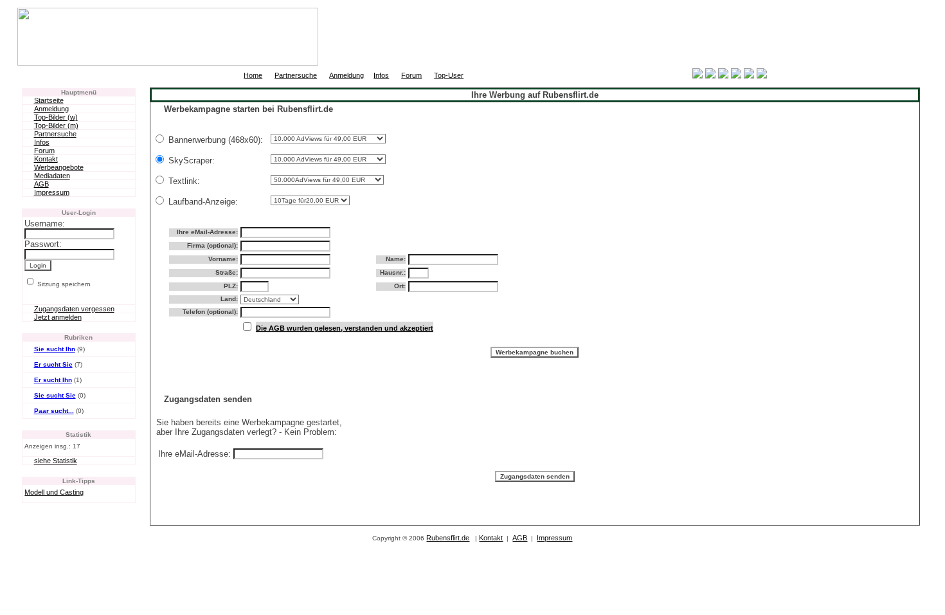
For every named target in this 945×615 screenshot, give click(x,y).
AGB (41, 184)
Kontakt (46, 159)
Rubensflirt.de (447, 538)
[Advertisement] (777, 36)
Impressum (51, 192)
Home (253, 75)
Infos (381, 75)
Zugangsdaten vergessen (74, 309)
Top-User (449, 75)
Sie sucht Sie (55, 395)
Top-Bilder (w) (56, 117)
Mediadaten (52, 175)
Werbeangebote (59, 167)
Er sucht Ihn (53, 379)
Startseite (49, 100)
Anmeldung (346, 75)
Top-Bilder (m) (56, 125)
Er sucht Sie (53, 364)
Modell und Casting (54, 492)
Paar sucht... (54, 410)
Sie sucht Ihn (54, 349)
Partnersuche (295, 75)
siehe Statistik (55, 460)
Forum (411, 75)
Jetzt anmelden (58, 317)
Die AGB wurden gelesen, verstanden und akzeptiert (344, 328)
